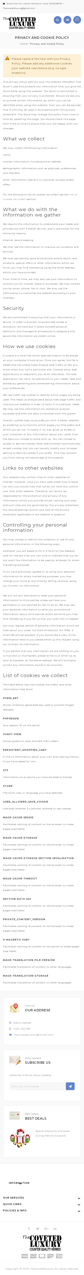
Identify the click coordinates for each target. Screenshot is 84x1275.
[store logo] (19, 23)
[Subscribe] (70, 1086)
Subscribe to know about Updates (30, 1075)
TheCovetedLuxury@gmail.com (33, 1034)
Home (24, 43)
